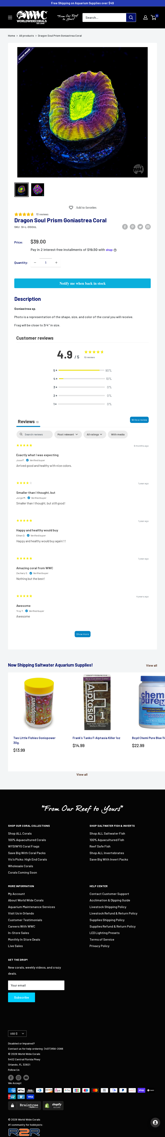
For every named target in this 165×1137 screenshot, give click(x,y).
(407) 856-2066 (53, 1048)
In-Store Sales (18, 933)
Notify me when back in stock (83, 283)
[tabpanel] (82, 535)
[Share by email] (148, 226)
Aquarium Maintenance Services (31, 907)
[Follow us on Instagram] (18, 1077)
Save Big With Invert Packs (109, 859)
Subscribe (21, 997)
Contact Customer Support (109, 894)
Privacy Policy (99, 946)
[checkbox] (118, 434)
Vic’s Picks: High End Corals (27, 859)
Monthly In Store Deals (24, 939)
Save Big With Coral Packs (26, 853)
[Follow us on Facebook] (11, 1077)
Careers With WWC (21, 926)
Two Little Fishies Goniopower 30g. (34, 740)
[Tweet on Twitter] (140, 226)
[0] (153, 17)
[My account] (145, 17)
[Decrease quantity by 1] (35, 262)
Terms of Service (102, 939)
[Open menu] (10, 17)
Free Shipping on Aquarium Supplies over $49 (82, 3)
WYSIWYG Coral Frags (23, 846)
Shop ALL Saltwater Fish (107, 833)
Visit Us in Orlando (21, 913)
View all (152, 665)
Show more (82, 634)
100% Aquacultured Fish (107, 840)
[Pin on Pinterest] (132, 226)
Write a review (139, 419)
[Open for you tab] (155, 1122)
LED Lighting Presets (105, 933)
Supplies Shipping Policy (107, 920)
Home (11, 35)
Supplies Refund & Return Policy (113, 926)
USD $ (14, 1033)
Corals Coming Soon (22, 872)
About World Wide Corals (25, 900)
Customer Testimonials (25, 920)
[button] (82, 370)
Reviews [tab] (28, 421)
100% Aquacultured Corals (27, 840)
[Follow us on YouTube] (26, 1077)
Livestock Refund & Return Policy (113, 913)
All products (26, 35)
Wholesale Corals (20, 866)
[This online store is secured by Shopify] (53, 1103)
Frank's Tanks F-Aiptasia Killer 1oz (96, 738)
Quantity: (21, 262)
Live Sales (15, 946)
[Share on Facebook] (125, 226)
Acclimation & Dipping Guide (110, 900)
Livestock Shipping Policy (108, 907)
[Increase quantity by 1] (56, 262)
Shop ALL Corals (20, 833)
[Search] (131, 17)
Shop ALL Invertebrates (107, 853)
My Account (16, 894)
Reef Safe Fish (100, 846)
